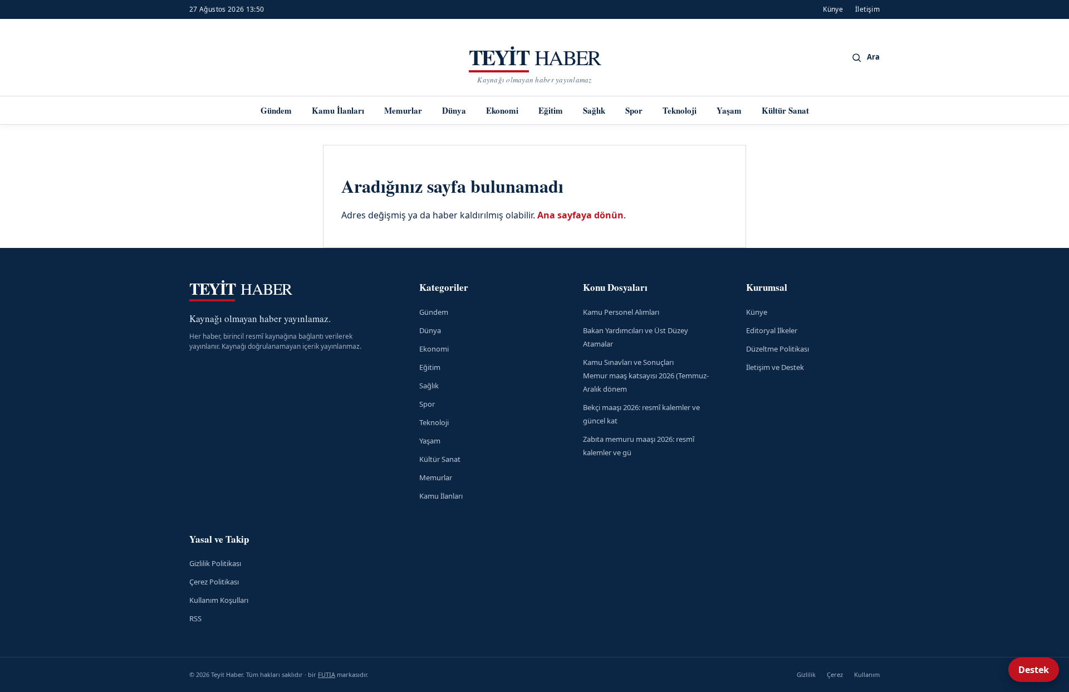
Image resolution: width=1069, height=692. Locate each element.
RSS (195, 618)
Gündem (276, 110)
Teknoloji (680, 110)
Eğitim (550, 110)
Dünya (454, 110)
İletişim (867, 9)
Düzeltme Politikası (777, 349)
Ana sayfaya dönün (580, 215)
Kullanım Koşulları (218, 600)
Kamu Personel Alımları (621, 312)
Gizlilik (806, 674)
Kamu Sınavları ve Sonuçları (628, 362)
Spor (634, 110)
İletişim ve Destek (775, 367)
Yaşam (729, 110)
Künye (833, 9)
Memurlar (403, 110)
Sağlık (594, 110)
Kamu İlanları (338, 110)
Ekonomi (502, 110)
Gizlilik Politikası (215, 563)
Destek (1033, 670)
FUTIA (326, 674)
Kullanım (867, 674)
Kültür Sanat (785, 110)
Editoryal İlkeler (771, 330)
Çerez (835, 674)
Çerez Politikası (214, 582)
